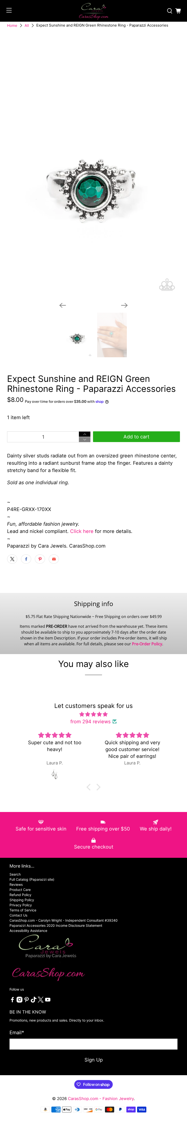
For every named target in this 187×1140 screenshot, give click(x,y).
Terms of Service (22, 910)
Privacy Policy (20, 905)
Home (12, 25)
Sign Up (93, 1060)
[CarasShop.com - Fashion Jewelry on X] (41, 1001)
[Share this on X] (12, 559)
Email (16, 1032)
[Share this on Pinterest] (40, 559)
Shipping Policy (21, 900)
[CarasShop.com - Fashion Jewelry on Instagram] (19, 1001)
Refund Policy (20, 895)
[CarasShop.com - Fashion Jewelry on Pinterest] (26, 1001)
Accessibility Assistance (28, 930)
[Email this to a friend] (54, 559)
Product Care (20, 890)
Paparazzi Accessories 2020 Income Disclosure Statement (55, 925)
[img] (93, 714)
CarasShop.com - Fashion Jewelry (101, 1098)
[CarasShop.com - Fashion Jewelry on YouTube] (48, 1001)
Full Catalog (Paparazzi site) (31, 879)
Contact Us (18, 915)
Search (15, 874)
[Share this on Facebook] (26, 559)
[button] (89, 787)
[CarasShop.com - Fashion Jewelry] (93, 10)
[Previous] (62, 305)
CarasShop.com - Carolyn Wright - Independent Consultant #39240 (63, 920)
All (27, 25)
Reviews (16, 884)
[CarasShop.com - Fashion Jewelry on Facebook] (12, 1001)
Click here (82, 531)
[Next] (124, 305)
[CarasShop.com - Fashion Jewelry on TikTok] (34, 1001)
